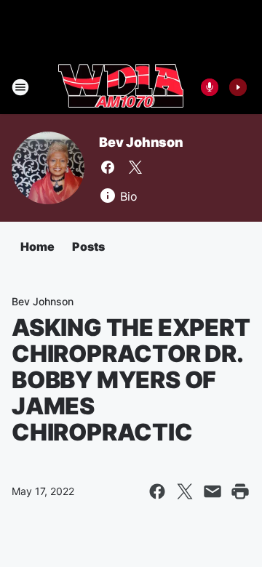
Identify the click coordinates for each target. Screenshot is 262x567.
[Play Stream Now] (238, 87)
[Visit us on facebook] (107, 167)
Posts (88, 246)
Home (37, 246)
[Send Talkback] (209, 87)
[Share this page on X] (185, 491)
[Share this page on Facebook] (157, 491)
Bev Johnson (141, 142)
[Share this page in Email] (212, 491)
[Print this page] (240, 491)
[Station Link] (120, 87)
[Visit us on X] (135, 167)
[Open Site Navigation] (20, 87)
